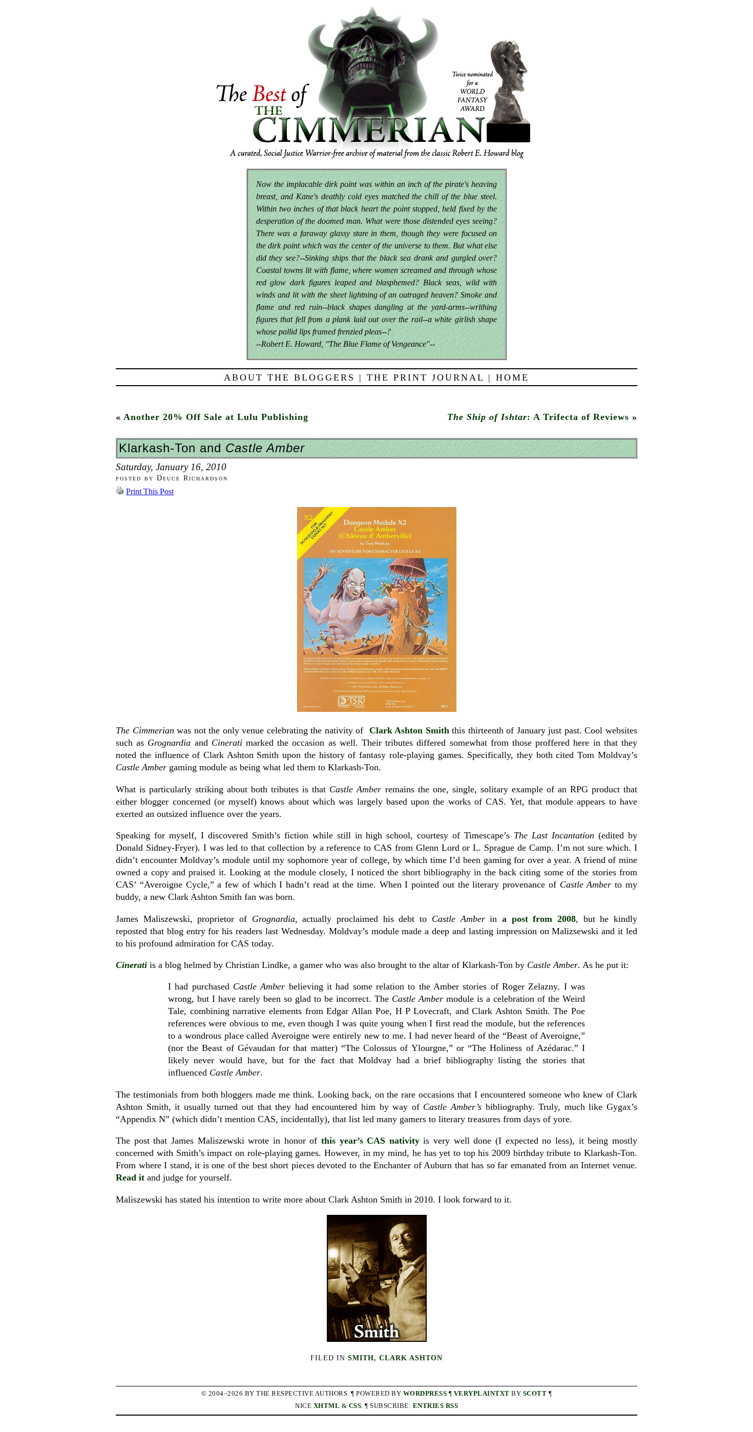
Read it (130, 1177)
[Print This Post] (120, 491)
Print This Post (150, 491)
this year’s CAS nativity (370, 1140)
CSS (355, 1405)
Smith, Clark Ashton (395, 1358)
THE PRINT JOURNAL (425, 377)
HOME (512, 377)
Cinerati (131, 965)
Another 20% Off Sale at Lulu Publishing (215, 417)
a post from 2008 (539, 919)
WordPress (425, 1393)
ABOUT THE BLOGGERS (289, 377)
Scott (535, 1393)
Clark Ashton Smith (409, 730)
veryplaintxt (482, 1393)
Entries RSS (435, 1405)
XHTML (326, 1405)
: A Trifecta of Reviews (538, 417)
